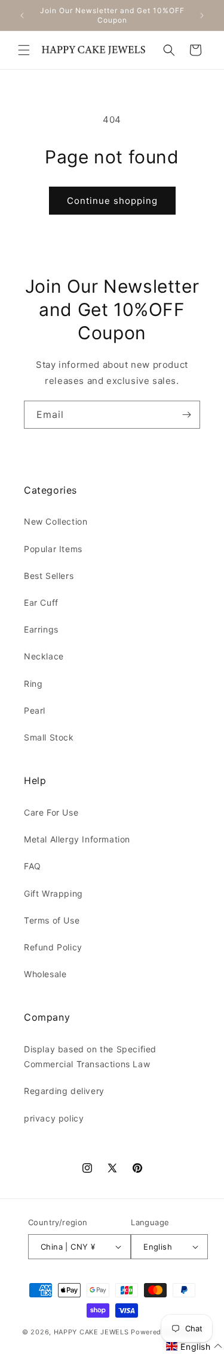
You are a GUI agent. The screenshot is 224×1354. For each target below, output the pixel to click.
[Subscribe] (186, 415)
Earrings (41, 629)
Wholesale (45, 974)
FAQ (32, 866)
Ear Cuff (41, 602)
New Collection (55, 521)
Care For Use (51, 812)
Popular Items (53, 549)
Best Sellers (48, 576)
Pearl (34, 710)
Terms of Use (51, 920)
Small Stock (49, 737)
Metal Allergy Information (77, 839)
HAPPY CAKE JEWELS (91, 1332)
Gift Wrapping (53, 893)
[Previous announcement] (22, 15)
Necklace (44, 656)
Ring (33, 683)
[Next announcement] (202, 15)
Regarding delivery (64, 1091)
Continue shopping (112, 200)
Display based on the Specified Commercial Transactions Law (90, 1056)
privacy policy (54, 1118)
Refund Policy (53, 947)
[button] (24, 50)
